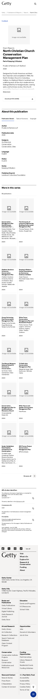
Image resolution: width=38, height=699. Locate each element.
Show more (6, 92)
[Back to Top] (33, 687)
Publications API (20, 501)
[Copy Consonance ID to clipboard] (33, 508)
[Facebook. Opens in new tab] (3, 548)
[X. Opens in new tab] (9, 548)
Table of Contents (22, 118)
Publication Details (8, 118)
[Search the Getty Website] (35, 4)
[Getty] (6, 4)
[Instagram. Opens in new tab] (15, 548)
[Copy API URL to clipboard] (33, 498)
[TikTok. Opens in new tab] (21, 548)
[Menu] (33, 694)
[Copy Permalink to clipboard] (33, 520)
